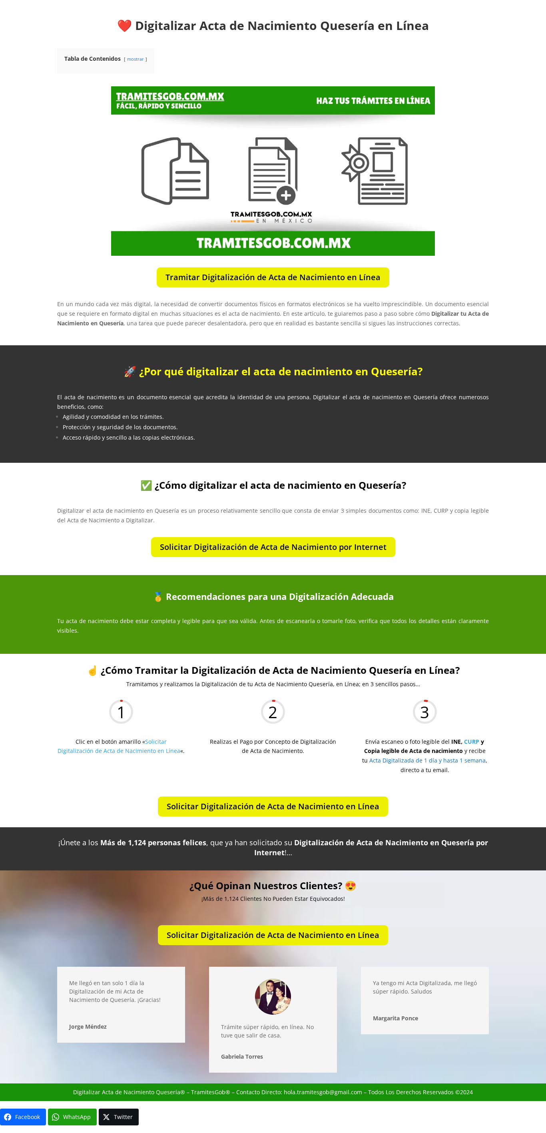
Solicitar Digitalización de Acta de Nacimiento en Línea (273, 806)
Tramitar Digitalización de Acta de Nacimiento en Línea (273, 277)
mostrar (135, 59)
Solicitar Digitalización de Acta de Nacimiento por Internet (273, 547)
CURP (471, 741)
